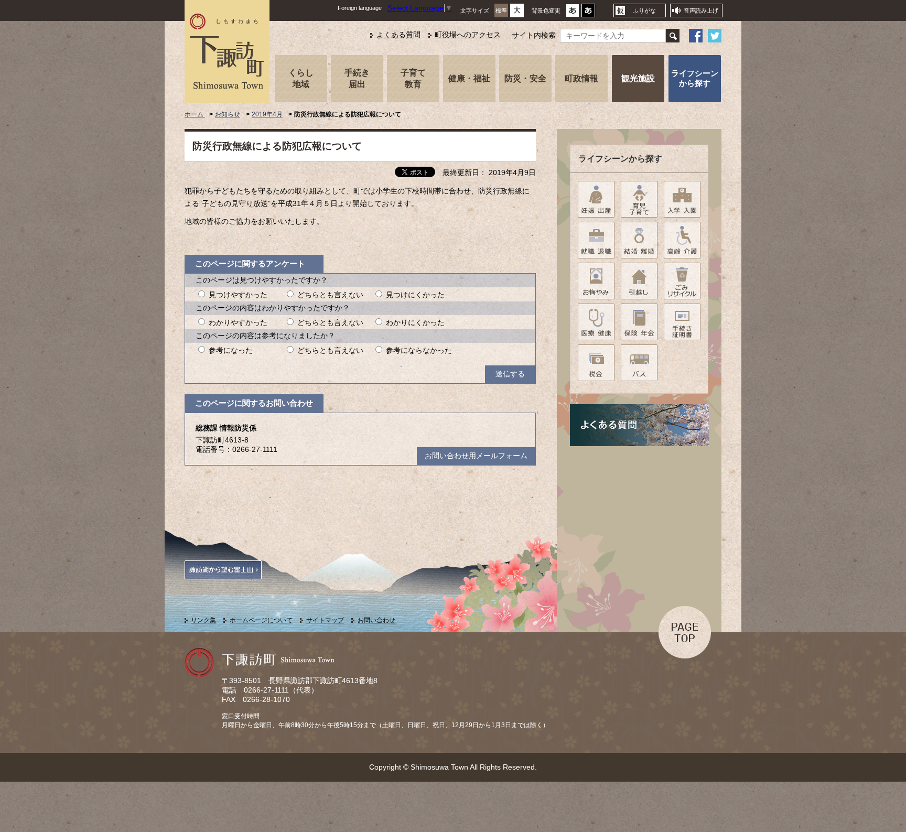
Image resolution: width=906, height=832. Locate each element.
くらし (301, 78)
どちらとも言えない (330, 295)
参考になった (231, 350)
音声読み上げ (701, 10)
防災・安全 (525, 78)
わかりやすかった (238, 323)
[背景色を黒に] (588, 13)
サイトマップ (325, 620)
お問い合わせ (376, 620)
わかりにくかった (415, 323)
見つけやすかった (238, 295)
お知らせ (227, 114)
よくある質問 (398, 35)
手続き (357, 78)
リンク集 (203, 620)
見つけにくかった (415, 295)
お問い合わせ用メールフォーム (476, 456)
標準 (501, 10)
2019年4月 (267, 114)
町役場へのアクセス (468, 35)
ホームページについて (261, 620)
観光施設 (638, 78)
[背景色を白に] (572, 13)
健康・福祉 (469, 78)
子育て (413, 78)
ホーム (195, 114)
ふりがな (644, 10)
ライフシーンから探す (694, 78)
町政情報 (581, 78)
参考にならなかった (419, 350)
